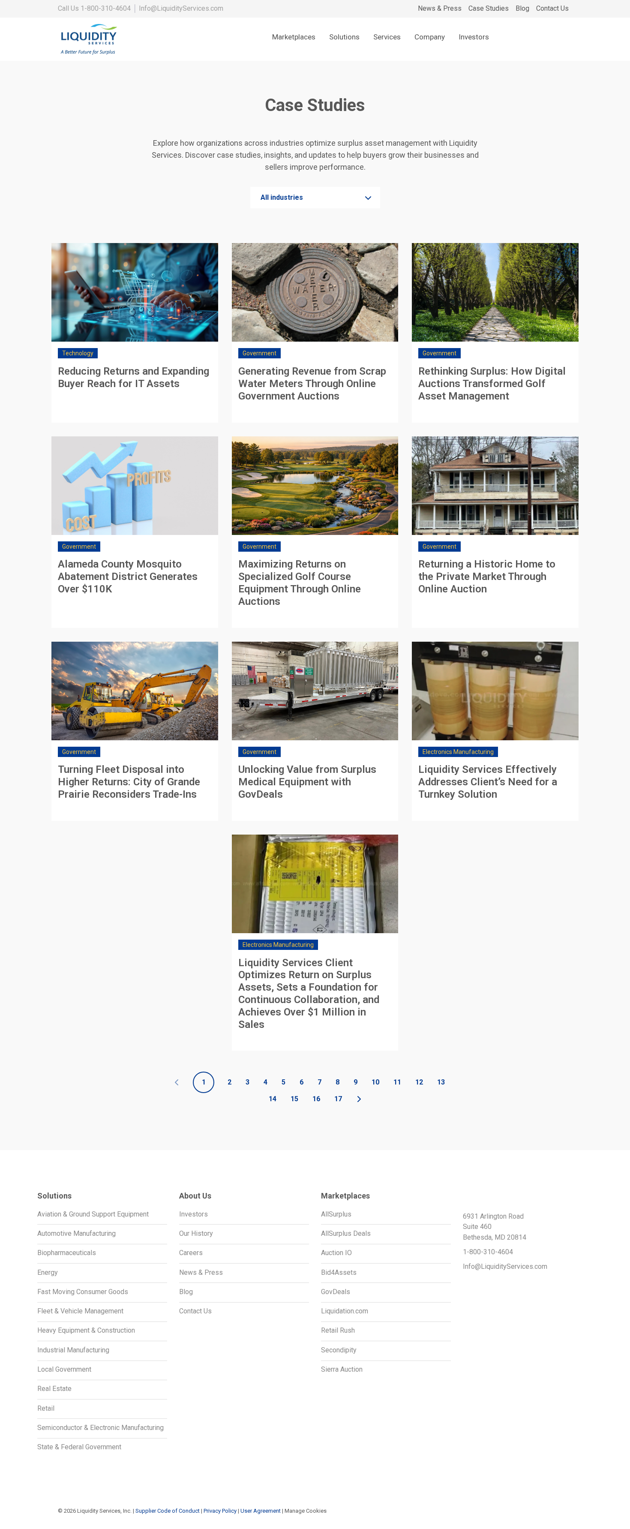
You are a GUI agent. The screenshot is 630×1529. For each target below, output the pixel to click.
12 (419, 1082)
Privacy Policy (220, 1511)
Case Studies (488, 8)
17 (338, 1099)
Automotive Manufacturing (76, 1233)
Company (429, 37)
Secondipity (339, 1350)
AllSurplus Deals (346, 1233)
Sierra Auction (342, 1369)
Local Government (64, 1369)
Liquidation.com (344, 1311)
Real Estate (54, 1389)
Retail (45, 1408)
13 (441, 1082)
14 (272, 1099)
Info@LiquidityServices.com (181, 8)
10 (375, 1082)
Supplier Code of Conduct (167, 1511)
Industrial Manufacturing (73, 1350)
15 (294, 1099)
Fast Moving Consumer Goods (82, 1292)
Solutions (344, 37)
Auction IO (336, 1253)
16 (316, 1099)
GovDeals (335, 1292)
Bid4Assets (339, 1272)
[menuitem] (439, 9)
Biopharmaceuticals (66, 1253)
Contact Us (552, 8)
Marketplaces (293, 37)
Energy (47, 1272)
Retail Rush (338, 1330)
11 (397, 1082)
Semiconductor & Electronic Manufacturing (100, 1428)
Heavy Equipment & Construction (86, 1330)
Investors (474, 37)
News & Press (440, 8)
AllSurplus (336, 1214)
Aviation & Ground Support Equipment (93, 1214)
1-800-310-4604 (106, 8)
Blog (522, 8)
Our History (196, 1233)
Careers (191, 1253)
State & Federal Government (79, 1447)
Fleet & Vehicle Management (80, 1311)
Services (387, 37)
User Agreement (260, 1511)
